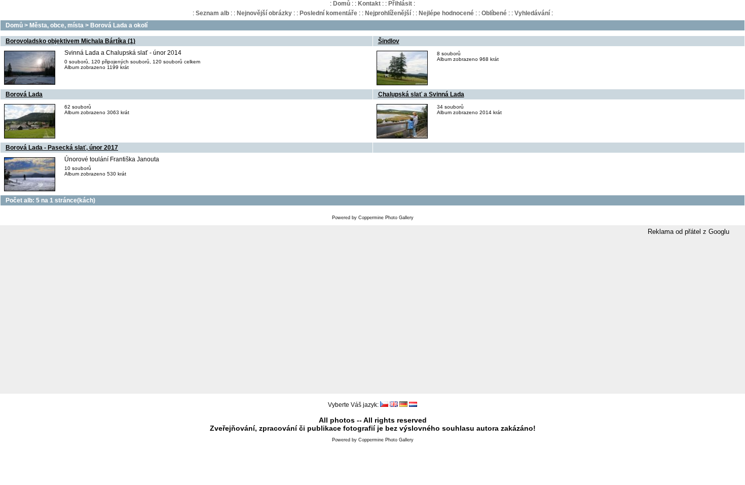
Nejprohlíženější (388, 13)
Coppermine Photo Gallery (386, 217)
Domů (341, 3)
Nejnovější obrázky (264, 13)
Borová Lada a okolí (118, 25)
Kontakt (369, 3)
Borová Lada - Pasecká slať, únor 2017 (62, 147)
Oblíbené (494, 13)
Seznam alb (212, 13)
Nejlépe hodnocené (446, 13)
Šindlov (388, 41)
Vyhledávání (532, 13)
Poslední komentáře (328, 13)
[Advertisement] (372, 315)
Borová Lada (24, 94)
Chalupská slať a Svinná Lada (421, 94)
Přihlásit (400, 3)
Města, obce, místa (56, 25)
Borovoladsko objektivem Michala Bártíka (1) (70, 41)
